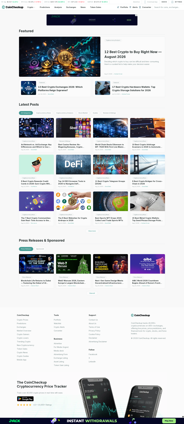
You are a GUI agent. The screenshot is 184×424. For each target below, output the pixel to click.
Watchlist (57, 323)
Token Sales (22, 349)
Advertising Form (61, 354)
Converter (58, 331)
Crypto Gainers (23, 334)
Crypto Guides (23, 356)
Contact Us (93, 320)
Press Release (26, 249)
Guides (95, 113)
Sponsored (40, 249)
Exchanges (21, 327)
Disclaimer (93, 338)
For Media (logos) (61, 347)
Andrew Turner (118, 74)
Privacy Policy (94, 331)
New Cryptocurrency (25, 345)
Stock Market (83, 113)
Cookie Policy (94, 334)
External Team (35, 285)
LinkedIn (92, 362)
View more (92, 231)
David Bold (51, 94)
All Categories (26, 113)
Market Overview (24, 331)
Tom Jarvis (34, 223)
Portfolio (57, 320)
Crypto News (22, 352)
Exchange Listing (61, 358)
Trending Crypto (24, 342)
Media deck (59, 351)
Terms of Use (94, 327)
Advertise (58, 343)
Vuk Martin (34, 186)
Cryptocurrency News (43, 113)
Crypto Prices (22, 320)
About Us (92, 323)
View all (92, 293)
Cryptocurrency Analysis (64, 113)
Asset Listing (59, 362)
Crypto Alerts (59, 327)
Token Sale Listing (61, 365)
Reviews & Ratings (109, 113)
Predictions (21, 323)
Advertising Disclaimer (98, 342)
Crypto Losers (23, 338)
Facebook (93, 354)
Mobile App (21, 360)
